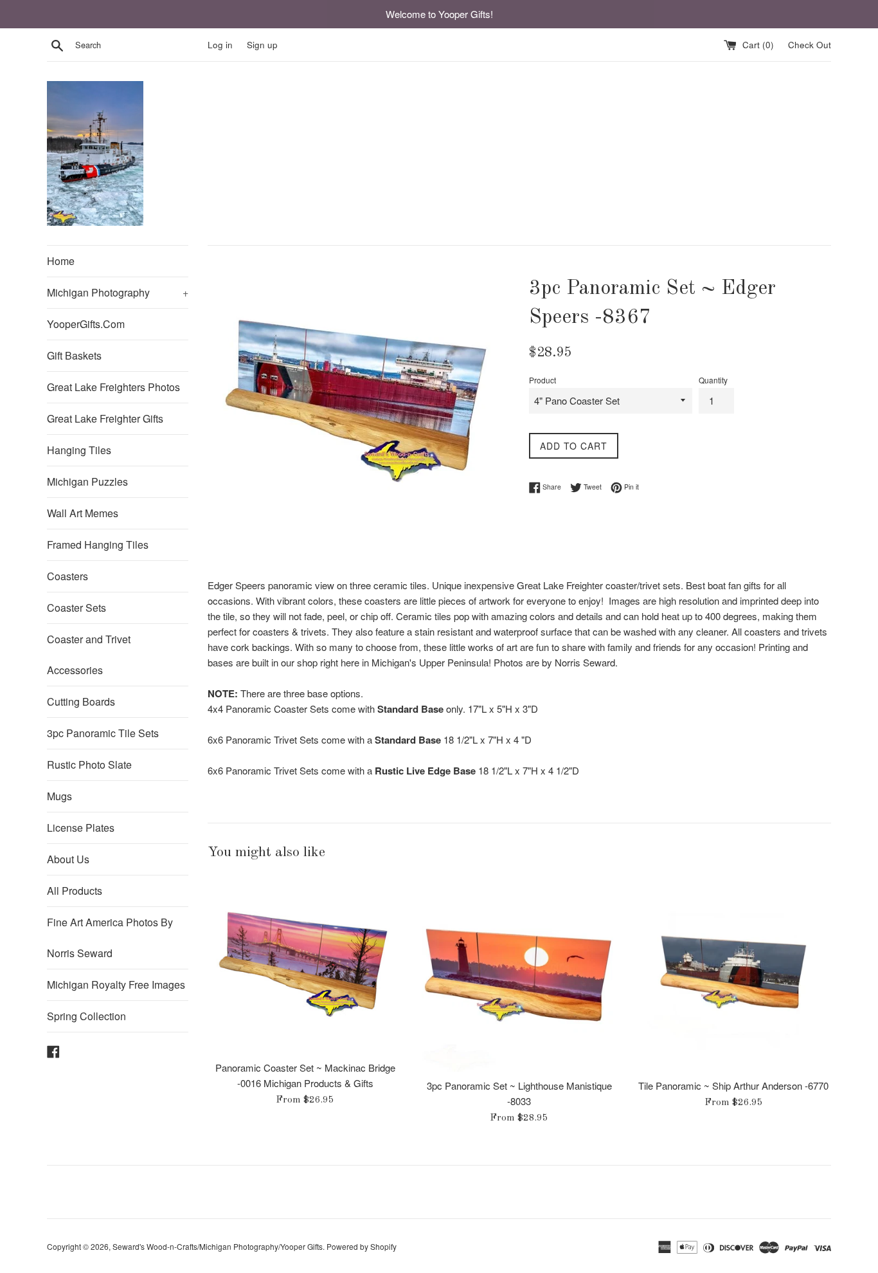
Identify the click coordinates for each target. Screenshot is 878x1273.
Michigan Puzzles (87, 481)
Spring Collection (86, 1016)
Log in (220, 45)
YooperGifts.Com (86, 323)
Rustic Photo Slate (89, 764)
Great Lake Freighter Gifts (105, 418)
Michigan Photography (117, 292)
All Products (74, 890)
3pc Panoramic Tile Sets (103, 733)
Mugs (59, 796)
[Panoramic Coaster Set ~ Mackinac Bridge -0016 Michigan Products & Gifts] (305, 965)
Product (542, 379)
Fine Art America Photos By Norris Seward (110, 937)
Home (61, 260)
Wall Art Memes (82, 513)
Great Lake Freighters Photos (113, 387)
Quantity (713, 379)
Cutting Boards (81, 701)
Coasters (67, 576)
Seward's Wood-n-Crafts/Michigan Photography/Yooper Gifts (217, 1246)
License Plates (80, 827)
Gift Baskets (74, 355)
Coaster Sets (76, 607)
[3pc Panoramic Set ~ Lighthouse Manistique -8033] (519, 974)
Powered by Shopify (362, 1246)
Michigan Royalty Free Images (116, 984)
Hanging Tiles (79, 450)
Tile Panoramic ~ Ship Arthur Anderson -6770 (733, 1085)
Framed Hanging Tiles (97, 544)
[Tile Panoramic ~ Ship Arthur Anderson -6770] (733, 974)
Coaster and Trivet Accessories (88, 654)
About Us (68, 859)
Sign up (262, 45)
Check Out (809, 45)
